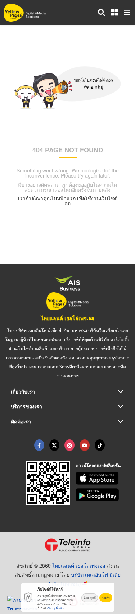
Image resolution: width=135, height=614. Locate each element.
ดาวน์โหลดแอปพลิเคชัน (98, 465)
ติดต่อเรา (21, 421)
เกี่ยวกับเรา (23, 391)
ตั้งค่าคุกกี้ (90, 598)
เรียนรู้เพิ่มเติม (55, 608)
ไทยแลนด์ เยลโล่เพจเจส (67, 318)
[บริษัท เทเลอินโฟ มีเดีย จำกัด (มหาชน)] (67, 544)
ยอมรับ (106, 598)
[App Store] (103, 478)
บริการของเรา (26, 406)
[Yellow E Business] (39, 445)
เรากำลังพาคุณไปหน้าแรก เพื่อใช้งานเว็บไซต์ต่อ (67, 200)
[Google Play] (103, 494)
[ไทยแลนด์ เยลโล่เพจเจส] (54, 445)
